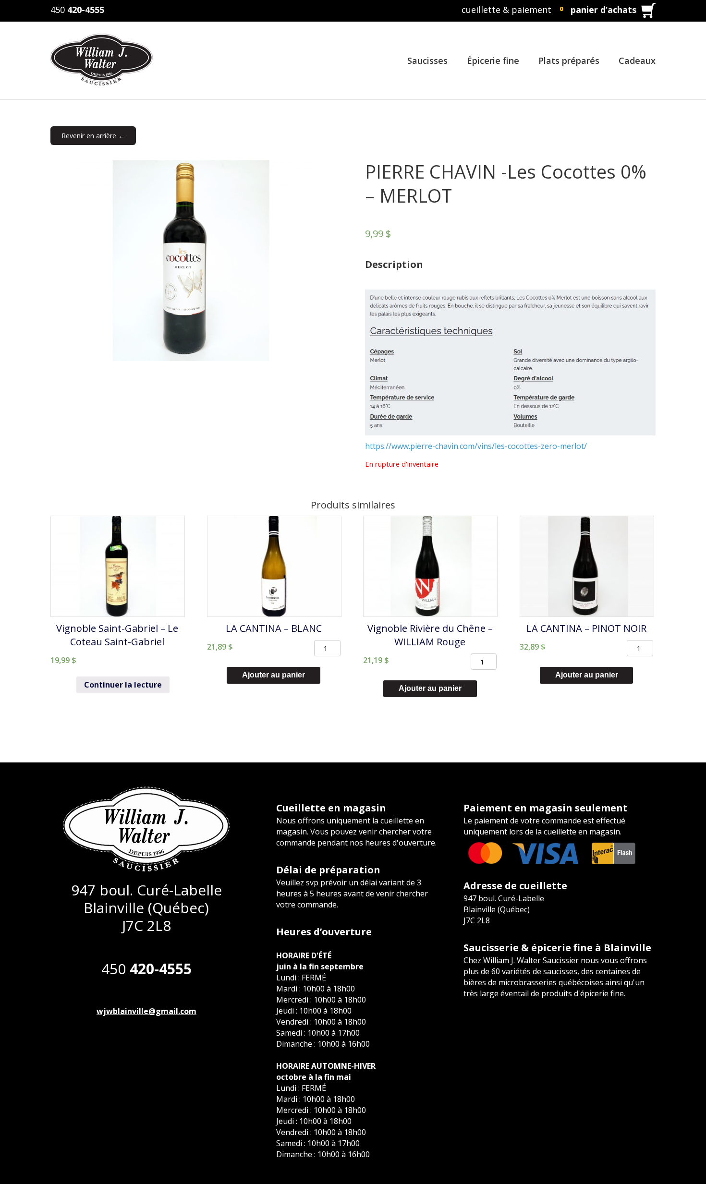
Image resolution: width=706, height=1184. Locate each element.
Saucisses (427, 60)
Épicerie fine (493, 60)
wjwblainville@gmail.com (146, 1011)
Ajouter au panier (273, 675)
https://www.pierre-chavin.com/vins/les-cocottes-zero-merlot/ (476, 446)
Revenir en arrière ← (93, 135)
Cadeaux (637, 60)
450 (77, 9)
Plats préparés (568, 60)
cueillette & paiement (506, 9)
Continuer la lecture (123, 684)
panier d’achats (603, 9)
